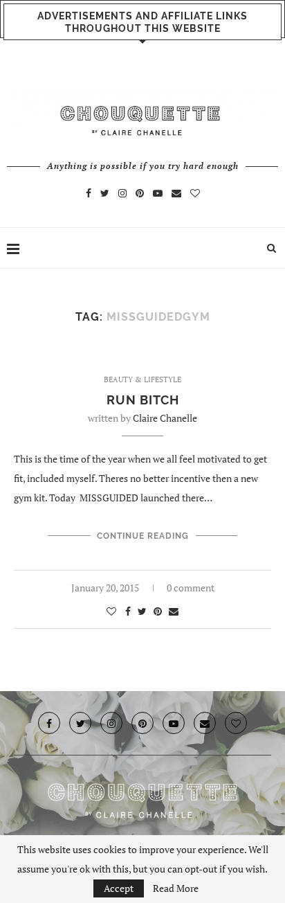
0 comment (190, 587)
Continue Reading (143, 536)
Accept (119, 888)
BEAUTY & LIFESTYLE (142, 379)
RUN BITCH (143, 400)
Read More (176, 888)
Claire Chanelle (165, 417)
